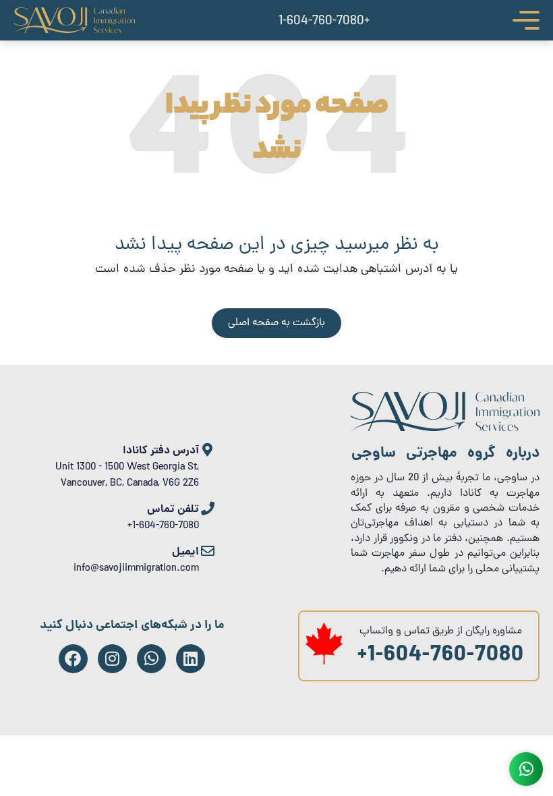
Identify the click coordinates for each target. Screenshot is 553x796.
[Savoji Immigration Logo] (74, 20)
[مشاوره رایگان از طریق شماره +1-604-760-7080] (324, 662)
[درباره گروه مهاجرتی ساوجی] (445, 429)
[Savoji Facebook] (73, 658)
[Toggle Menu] (526, 20)
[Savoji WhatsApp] (151, 658)
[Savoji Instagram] (112, 658)
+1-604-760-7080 (440, 656)
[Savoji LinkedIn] (190, 658)
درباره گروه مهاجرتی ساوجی (445, 453)
